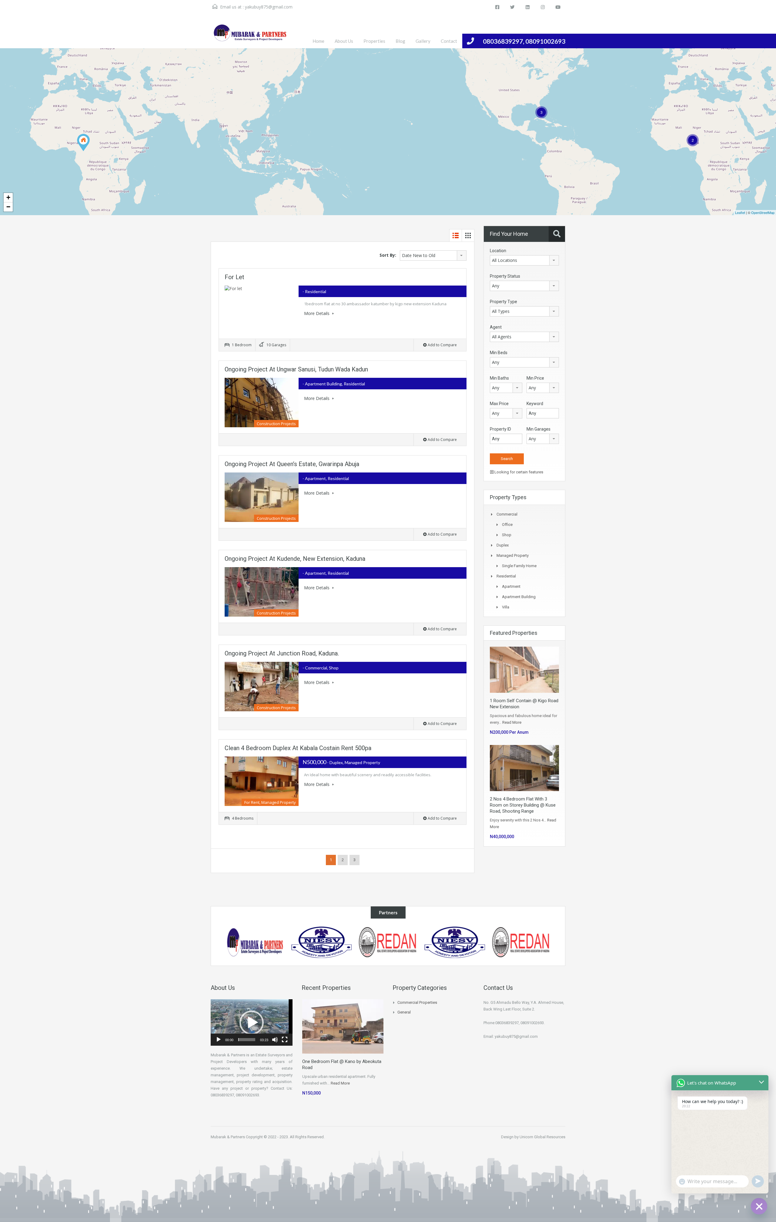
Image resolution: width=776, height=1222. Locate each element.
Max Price (499, 403)
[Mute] (275, 1040)
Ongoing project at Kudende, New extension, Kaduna (295, 558)
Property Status (505, 276)
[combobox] (433, 255)
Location (498, 250)
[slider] (246, 1039)
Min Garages (538, 429)
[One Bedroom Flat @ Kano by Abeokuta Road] (83, 142)
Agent (496, 327)
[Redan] (455, 942)
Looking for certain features (518, 472)
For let (234, 277)
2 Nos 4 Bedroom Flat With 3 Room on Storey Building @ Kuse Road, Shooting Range (523, 805)
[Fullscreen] (285, 1040)
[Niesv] (255, 942)
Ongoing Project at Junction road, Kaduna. (282, 653)
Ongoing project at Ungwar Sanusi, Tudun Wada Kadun (296, 369)
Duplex (503, 545)
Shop (506, 535)
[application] (252, 1022)
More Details (317, 313)
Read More (511, 722)
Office (507, 524)
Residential (506, 576)
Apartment (511, 586)
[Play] (219, 1040)
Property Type (503, 301)
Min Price (535, 378)
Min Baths (499, 378)
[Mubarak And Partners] (250, 35)
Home (318, 41)
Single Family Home (519, 566)
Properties (374, 41)
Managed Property (513, 555)
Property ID (500, 429)
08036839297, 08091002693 (524, 41)
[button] (251, 1022)
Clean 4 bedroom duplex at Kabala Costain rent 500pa (298, 748)
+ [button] (8, 197)
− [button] (8, 207)
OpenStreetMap (762, 212)
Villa (505, 607)
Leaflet (740, 212)
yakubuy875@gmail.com (269, 7)
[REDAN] (321, 942)
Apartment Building (519, 596)
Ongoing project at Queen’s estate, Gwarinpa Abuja (292, 464)
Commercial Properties (417, 1002)
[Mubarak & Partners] (521, 942)
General (404, 1012)
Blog (400, 41)
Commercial (507, 514)
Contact (449, 41)
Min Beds (498, 352)
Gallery (423, 41)
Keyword (535, 403)
